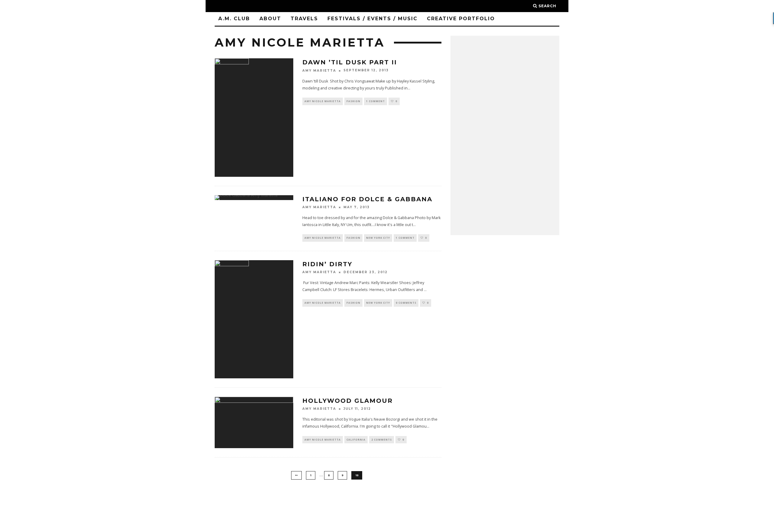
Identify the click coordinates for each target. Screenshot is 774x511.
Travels (304, 18)
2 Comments (381, 439)
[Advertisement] (505, 135)
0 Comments (406, 302)
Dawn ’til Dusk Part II (349, 62)
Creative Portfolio (461, 18)
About (270, 18)
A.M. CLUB (234, 18)
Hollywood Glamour (347, 400)
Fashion (353, 101)
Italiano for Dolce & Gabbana (367, 199)
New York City (378, 237)
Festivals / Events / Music (372, 18)
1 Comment (375, 101)
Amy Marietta (319, 71)
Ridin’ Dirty (327, 264)
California (356, 439)
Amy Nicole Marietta (322, 101)
